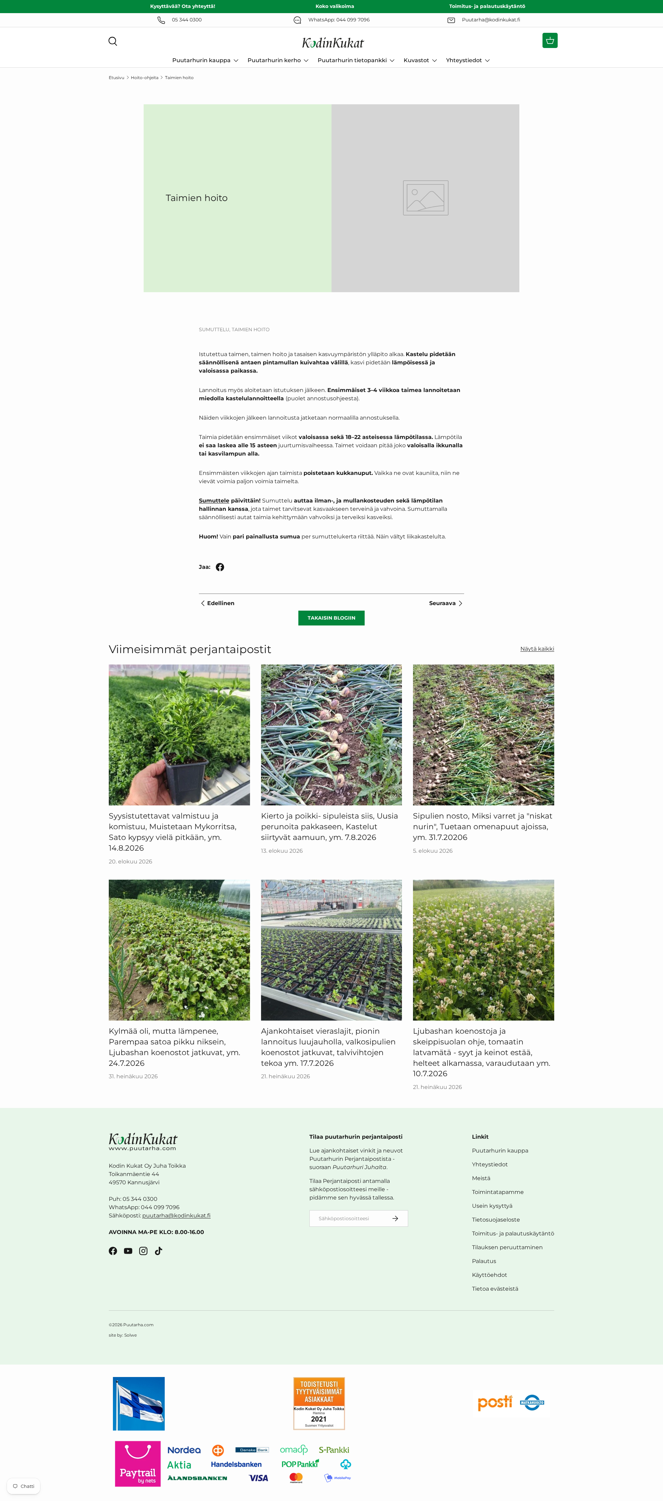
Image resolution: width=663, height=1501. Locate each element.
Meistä (481, 1178)
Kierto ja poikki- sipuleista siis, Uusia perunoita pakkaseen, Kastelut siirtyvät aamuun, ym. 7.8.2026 (329, 826)
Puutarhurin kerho (274, 60)
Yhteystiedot (464, 60)
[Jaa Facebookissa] (220, 567)
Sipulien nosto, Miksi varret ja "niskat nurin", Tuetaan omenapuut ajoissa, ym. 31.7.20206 (482, 826)
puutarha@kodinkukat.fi (176, 1215)
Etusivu (116, 77)
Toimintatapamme (498, 1192)
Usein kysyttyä (492, 1206)
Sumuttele (214, 500)
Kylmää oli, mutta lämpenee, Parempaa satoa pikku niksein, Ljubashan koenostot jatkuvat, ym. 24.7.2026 (174, 1047)
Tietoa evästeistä (495, 1288)
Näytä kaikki (537, 649)
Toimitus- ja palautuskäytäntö (513, 1233)
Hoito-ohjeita (144, 77)
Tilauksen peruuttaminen (507, 1247)
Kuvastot (416, 60)
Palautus (484, 1261)
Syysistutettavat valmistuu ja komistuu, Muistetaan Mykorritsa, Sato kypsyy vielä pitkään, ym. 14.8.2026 (173, 831)
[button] (550, 40)
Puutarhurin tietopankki (352, 60)
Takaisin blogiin (331, 618)
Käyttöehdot (489, 1275)
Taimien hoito (179, 77)
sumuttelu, (215, 329)
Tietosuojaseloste (496, 1219)
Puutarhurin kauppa (201, 60)
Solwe (130, 1335)
